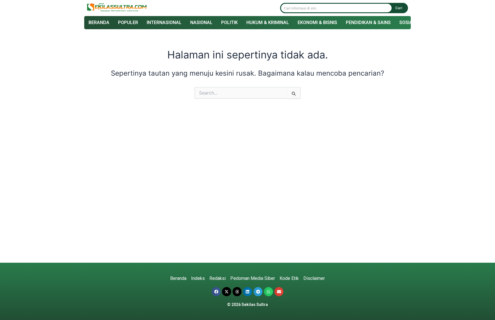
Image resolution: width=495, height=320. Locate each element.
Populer (128, 22)
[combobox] (336, 8)
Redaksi (217, 278)
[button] (216, 291)
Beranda (99, 22)
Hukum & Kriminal (267, 22)
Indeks (198, 278)
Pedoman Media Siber (252, 278)
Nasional (201, 22)
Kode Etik (289, 278)
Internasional (164, 22)
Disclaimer (314, 278)
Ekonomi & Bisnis (317, 22)
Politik (229, 22)
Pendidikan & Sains (368, 22)
